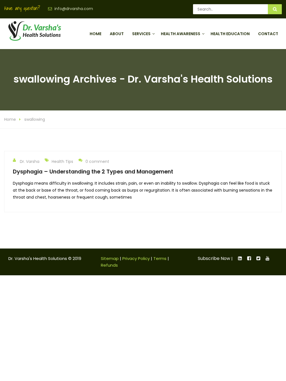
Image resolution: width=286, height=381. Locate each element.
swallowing (34, 119)
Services (141, 34)
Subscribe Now (214, 258)
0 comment (97, 161)
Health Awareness (180, 34)
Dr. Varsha (29, 161)
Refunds (109, 265)
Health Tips (62, 161)
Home (95, 34)
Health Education (230, 34)
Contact (268, 34)
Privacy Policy (136, 258)
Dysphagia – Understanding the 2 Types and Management (93, 171)
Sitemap (110, 258)
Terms (159, 258)
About (117, 34)
